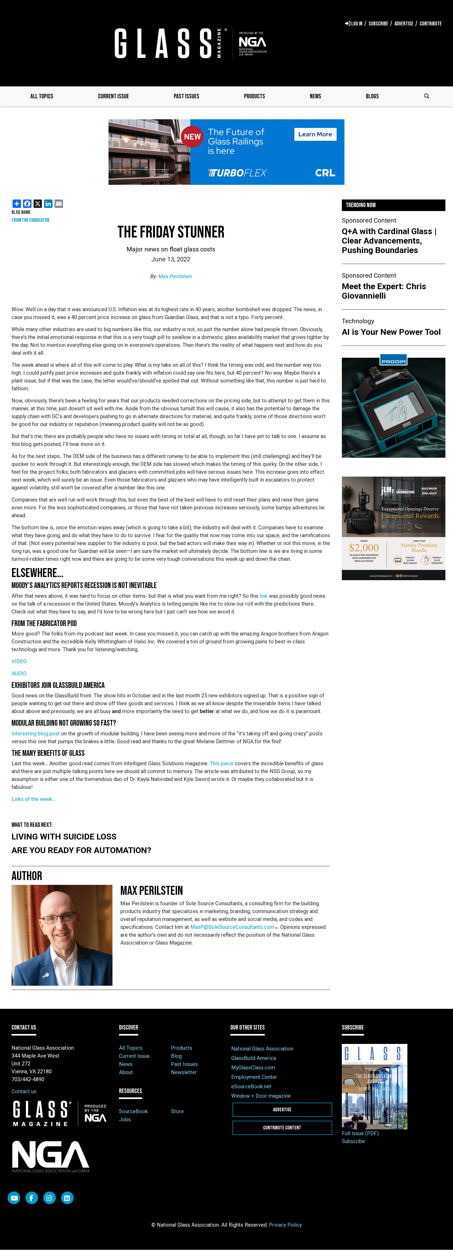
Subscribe (353, 1141)
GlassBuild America (253, 1058)
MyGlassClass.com (253, 1067)
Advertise (282, 1110)
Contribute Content (282, 1128)
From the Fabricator (30, 220)
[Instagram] (49, 1198)
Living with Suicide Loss (64, 837)
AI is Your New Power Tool (391, 332)
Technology (358, 321)
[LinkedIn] (67, 1198)
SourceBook (133, 1111)
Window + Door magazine (261, 1096)
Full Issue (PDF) (360, 1133)
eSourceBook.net (251, 1086)
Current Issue (113, 96)
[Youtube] (14, 1198)
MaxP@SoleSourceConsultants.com (232, 927)
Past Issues (186, 96)
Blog (176, 1056)
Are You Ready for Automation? (81, 850)
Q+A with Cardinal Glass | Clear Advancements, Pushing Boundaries (389, 240)
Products (254, 96)
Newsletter (184, 1072)
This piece (222, 763)
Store (177, 1111)
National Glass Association (262, 1049)
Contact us (24, 1091)
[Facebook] (31, 1198)
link (264, 596)
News (315, 96)
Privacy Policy (285, 1225)
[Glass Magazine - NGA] (189, 43)
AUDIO (19, 673)
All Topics (41, 96)
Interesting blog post (36, 733)
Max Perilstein (175, 276)
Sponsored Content (369, 220)
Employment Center (254, 1077)
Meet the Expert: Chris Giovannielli (384, 291)
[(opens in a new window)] (226, 152)
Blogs (372, 96)
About (126, 1072)
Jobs (125, 1119)
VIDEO (19, 661)
